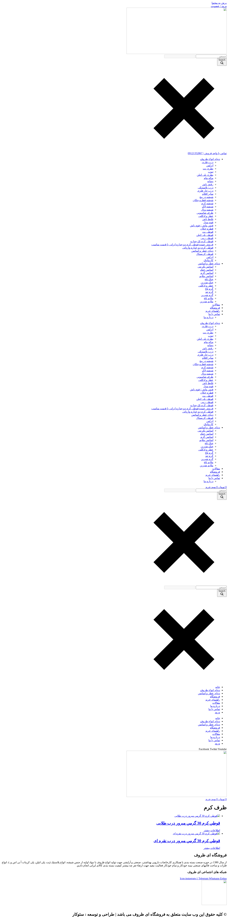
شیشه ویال (207, 209)
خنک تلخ (209, 279)
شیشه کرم (207, 203)
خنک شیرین (207, 282)
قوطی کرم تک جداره (201, 241)
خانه (217, 687)
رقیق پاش (207, 184)
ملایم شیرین (206, 301)
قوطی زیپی (207, 238)
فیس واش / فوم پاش (201, 225)
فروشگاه (215, 307)
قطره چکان (206, 228)
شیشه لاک (207, 206)
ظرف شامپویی (205, 212)
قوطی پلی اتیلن (204, 235)
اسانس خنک (206, 269)
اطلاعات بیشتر (212, 830)
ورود (217, 712)
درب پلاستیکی (205, 187)
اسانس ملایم (206, 276)
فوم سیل (208, 222)
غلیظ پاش (207, 219)
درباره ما (208, 317)
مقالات (216, 304)
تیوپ (210, 171)
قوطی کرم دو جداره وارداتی (197, 247)
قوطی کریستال (204, 254)
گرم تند (209, 292)
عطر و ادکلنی (205, 216)
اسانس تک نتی (205, 266)
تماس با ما (214, 314)
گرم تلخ (209, 288)
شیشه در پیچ (206, 197)
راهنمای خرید (212, 310)
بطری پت (208, 168)
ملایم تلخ (208, 298)
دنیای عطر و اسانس (202, 250)
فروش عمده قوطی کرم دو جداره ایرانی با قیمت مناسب (182, 244)
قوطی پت (207, 231)
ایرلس (209, 165)
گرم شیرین (207, 295)
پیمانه (210, 181)
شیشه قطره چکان (203, 200)
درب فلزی (207, 162)
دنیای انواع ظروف (210, 159)
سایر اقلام (207, 193)
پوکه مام (208, 178)
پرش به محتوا (219, 2)
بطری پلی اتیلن (205, 174)
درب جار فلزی (205, 190)
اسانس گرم (206, 273)
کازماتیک (208, 260)
